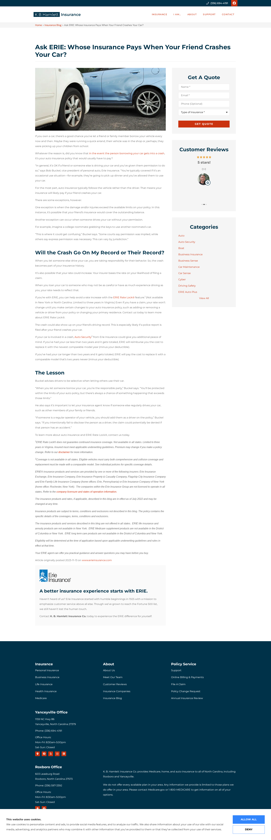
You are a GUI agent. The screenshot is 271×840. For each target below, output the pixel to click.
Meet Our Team (112, 677)
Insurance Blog (53, 25)
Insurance (159, 14)
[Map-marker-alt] (37, 753)
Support (209, 14)
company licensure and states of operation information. (86, 491)
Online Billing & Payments (187, 677)
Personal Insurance (47, 670)
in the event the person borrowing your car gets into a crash (126, 153)
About (192, 14)
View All (204, 298)
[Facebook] (234, 3)
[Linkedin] (63, 753)
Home (38, 25)
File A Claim (178, 684)
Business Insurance (47, 677)
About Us (109, 670)
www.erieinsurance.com (97, 560)
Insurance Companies (116, 691)
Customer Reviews (115, 684)
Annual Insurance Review (187, 698)
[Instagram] (57, 753)
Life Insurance (44, 684)
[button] (202, 204)
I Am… (177, 14)
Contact (228, 14)
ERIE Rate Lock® (124, 297)
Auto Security (82, 337)
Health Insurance (46, 691)
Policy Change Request (185, 691)
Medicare (41, 698)
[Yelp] (50, 753)
